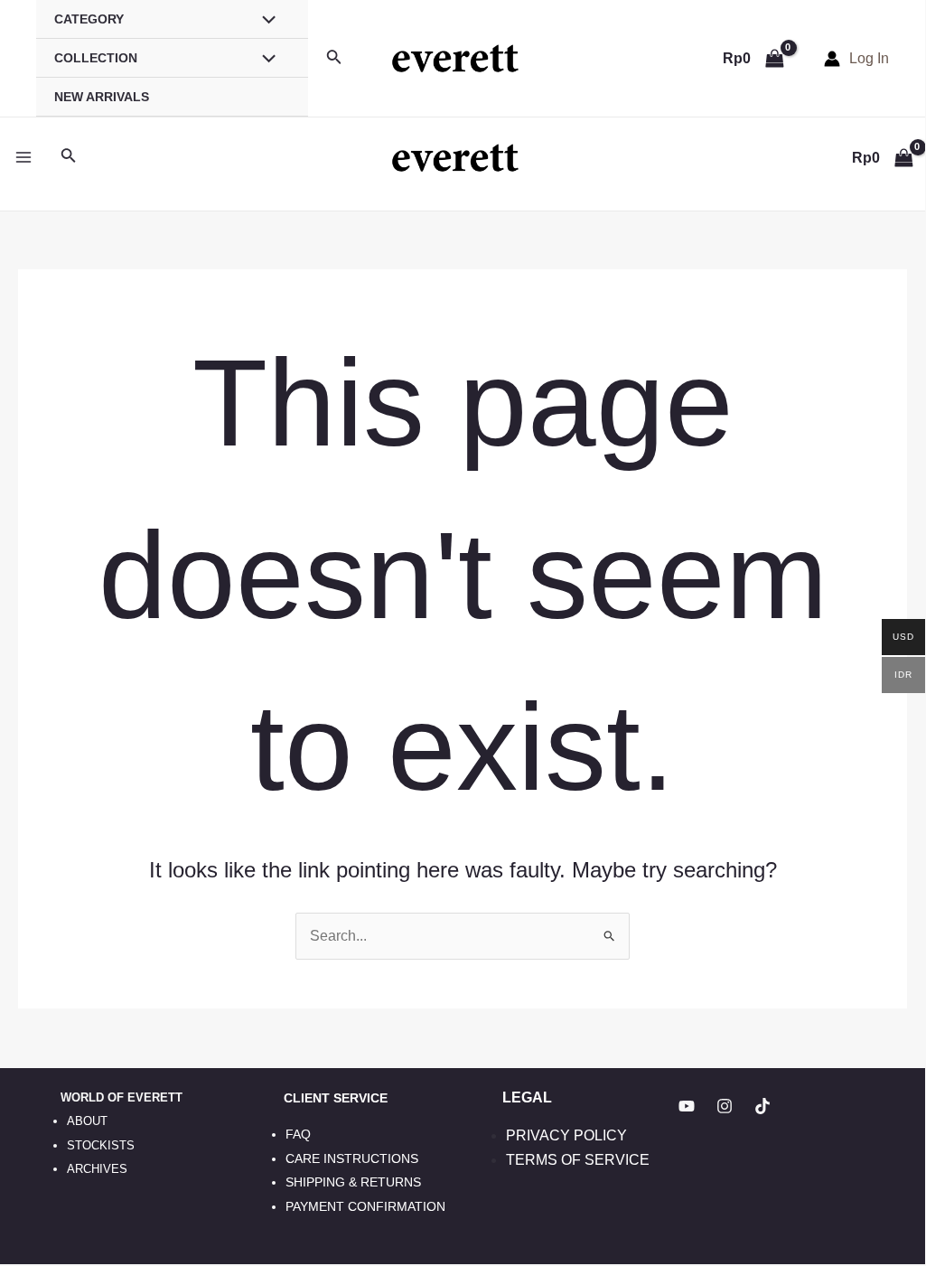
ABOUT (87, 1121)
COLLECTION (95, 58)
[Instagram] (724, 1106)
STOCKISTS (101, 1145)
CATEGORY (89, 19)
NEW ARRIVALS (101, 96)
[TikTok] (762, 1106)
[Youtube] (686, 1106)
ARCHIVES (97, 1169)
